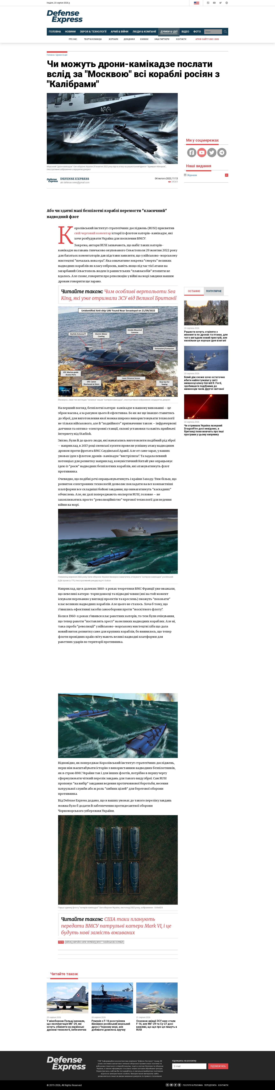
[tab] (194, 291)
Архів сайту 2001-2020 (207, 39)
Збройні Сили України (84, 942)
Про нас (73, 39)
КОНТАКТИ (223, 1085)
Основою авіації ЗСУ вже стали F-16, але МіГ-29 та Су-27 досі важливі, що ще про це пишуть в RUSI (156, 1025)
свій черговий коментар (92, 233)
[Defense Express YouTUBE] (214, 3)
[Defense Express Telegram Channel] (226, 3)
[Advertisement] (163, 17)
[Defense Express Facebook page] (208, 3)
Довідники (129, 39)
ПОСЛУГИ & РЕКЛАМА (193, 1085)
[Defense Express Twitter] (221, 3)
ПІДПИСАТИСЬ (218, 1066)
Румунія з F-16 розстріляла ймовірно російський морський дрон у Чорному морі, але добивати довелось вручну (111, 1025)
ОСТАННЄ (194, 291)
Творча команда (93, 39)
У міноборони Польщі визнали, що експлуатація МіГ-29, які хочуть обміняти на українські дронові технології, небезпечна (66, 1025)
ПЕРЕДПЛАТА (210, 1085)
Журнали (113, 39)
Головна (50, 55)
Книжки (144, 39)
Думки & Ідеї (61, 55)
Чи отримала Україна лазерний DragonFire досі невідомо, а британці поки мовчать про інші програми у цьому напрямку (204, 430)
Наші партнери (162, 39)
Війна (68, 942)
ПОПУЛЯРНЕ (214, 291)
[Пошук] (225, 31)
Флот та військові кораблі (109, 942)
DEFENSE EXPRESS (74, 179)
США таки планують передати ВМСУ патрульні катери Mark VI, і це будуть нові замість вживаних (116, 926)
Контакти (181, 39)
